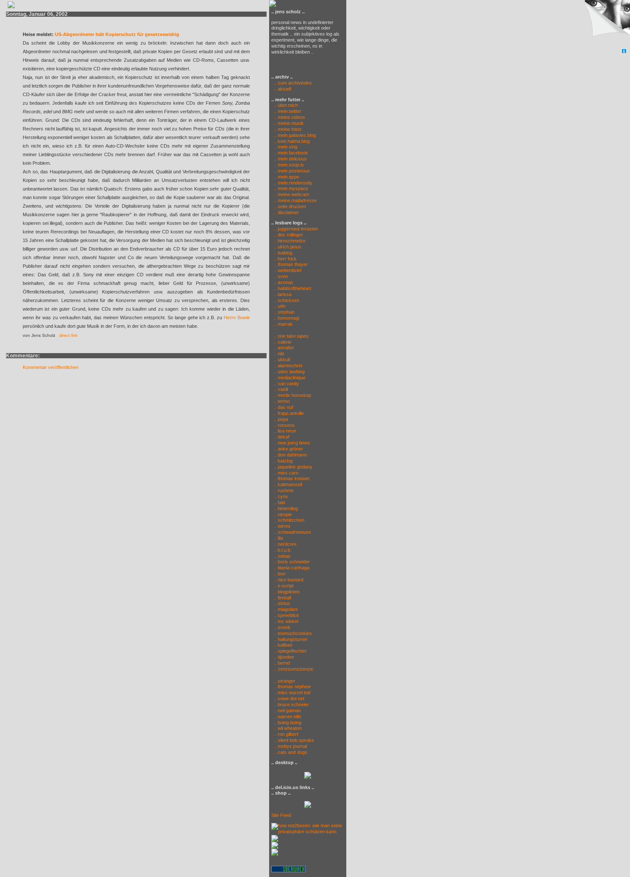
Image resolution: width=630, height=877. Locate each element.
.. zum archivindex (291, 82)
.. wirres (282, 526)
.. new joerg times (292, 442)
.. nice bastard (288, 579)
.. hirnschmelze (290, 240)
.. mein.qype (286, 176)
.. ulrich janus (287, 246)
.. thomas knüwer (292, 478)
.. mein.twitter (287, 111)
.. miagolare (286, 609)
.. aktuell (281, 88)
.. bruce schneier (291, 704)
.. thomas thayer (291, 264)
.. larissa (282, 294)
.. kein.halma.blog (292, 141)
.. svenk (282, 627)
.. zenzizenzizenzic (294, 668)
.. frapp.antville (289, 413)
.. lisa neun (285, 430)
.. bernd (282, 662)
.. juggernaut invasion (296, 228)
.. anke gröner (288, 448)
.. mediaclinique (290, 377)
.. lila (278, 538)
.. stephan (284, 312)
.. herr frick (285, 258)
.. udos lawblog (289, 371)
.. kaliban (283, 644)
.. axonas (283, 282)
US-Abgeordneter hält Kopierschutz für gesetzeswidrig (117, 34)
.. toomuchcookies (293, 633)
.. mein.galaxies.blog (295, 135)
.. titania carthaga (291, 567)
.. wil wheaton (288, 728)
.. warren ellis (287, 716)
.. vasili (281, 389)
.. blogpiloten (287, 591)
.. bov (279, 573)
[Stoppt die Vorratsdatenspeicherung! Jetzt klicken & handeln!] (606, 24)
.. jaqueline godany (293, 466)
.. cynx (281, 496)
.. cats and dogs (290, 752)
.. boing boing (287, 722)
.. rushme (284, 490)
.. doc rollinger (288, 234)
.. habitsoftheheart (292, 288)
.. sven (281, 276)
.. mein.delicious (290, 158)
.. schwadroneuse (292, 532)
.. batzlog (283, 460)
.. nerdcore (285, 544)
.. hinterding (286, 508)
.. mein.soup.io (289, 164)
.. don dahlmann (290, 454)
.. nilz (279, 353)
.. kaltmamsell (288, 484)
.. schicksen (286, 300)
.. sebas (282, 556)
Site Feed (281, 815)
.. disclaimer (286, 212)
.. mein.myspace (291, 188)
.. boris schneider (292, 561)
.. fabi (279, 502)
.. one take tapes (291, 336)
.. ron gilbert (286, 734)
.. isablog (283, 252)
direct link (68, 335)
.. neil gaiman (287, 710)
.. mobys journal (290, 746)
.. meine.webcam (291, 194)
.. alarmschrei (288, 365)
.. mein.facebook (291, 152)
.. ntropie (283, 514)
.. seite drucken (290, 206)
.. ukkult (282, 359)
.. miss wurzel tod (292, 692)
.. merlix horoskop (292, 395)
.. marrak (283, 324)
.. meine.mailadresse (295, 200)
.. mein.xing (285, 146)
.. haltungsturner (291, 639)
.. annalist (284, 347)
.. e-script (284, 585)
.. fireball (282, 597)
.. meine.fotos (288, 129)
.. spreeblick (286, 615)
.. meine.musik (289, 123)
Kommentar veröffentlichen (50, 367)
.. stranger (284, 680)
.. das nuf (283, 407)
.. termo (282, 401)
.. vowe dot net (289, 698)
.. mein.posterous (292, 170)
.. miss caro (286, 472)
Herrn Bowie (237, 317)
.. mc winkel (286, 621)
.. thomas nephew (292, 686)
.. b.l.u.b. (282, 550)
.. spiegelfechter (290, 650)
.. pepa (281, 419)
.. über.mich (286, 105)
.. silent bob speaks (294, 740)
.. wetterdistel (287, 270)
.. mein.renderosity (293, 182)
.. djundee (284, 656)
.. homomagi (286, 318)
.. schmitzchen (289, 520)
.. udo (279, 305)
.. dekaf (281, 436)
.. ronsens (284, 425)
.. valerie (282, 342)
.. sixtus (282, 603)
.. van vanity (286, 383)
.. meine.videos (289, 117)
